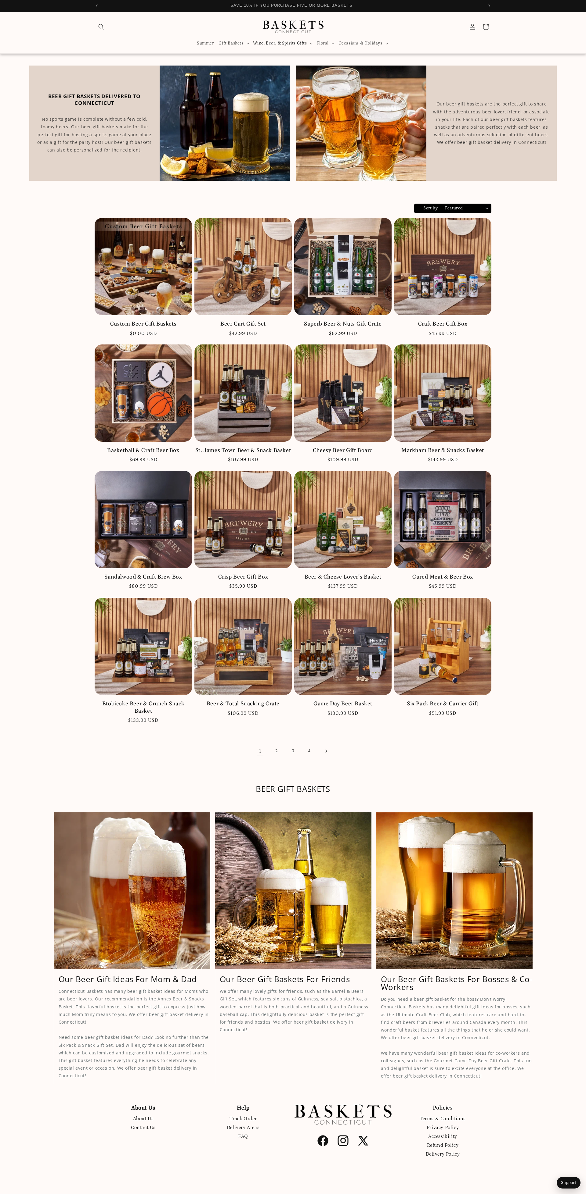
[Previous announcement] (96, 6)
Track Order (243, 1118)
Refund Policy (443, 1145)
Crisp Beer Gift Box (243, 576)
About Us (143, 1118)
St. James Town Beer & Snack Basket (243, 450)
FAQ (243, 1136)
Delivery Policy (443, 1154)
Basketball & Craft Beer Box (143, 450)
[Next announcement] (489, 6)
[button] (101, 27)
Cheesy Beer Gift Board (343, 450)
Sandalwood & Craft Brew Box (143, 576)
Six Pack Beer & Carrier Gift (443, 703)
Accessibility (442, 1136)
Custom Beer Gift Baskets (143, 323)
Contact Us (143, 1127)
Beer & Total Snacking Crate (243, 703)
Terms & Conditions (443, 1118)
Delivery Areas (243, 1127)
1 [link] (260, 751)
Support (568, 1182)
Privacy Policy (443, 1127)
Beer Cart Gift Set (243, 323)
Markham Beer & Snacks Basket (442, 450)
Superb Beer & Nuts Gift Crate (343, 323)
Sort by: (431, 208)
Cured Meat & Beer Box (442, 576)
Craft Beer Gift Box (442, 323)
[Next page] (326, 751)
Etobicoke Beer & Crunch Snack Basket (143, 707)
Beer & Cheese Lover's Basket (343, 576)
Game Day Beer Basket (342, 703)
